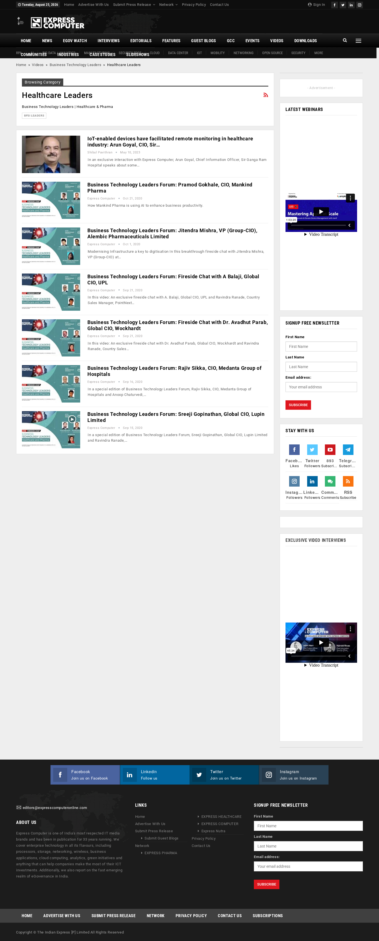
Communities (34, 54)
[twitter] (343, 4)
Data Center (178, 53)
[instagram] (359, 4)
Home (69, 4)
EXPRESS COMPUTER (220, 824)
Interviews (109, 40)
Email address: (298, 377)
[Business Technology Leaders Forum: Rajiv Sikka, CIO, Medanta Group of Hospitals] (51, 383)
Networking (244, 53)
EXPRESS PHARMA (161, 853)
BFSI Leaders (34, 115)
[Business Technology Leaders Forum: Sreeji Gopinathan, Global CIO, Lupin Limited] (51, 429)
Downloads (305, 40)
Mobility (218, 53)
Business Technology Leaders (75, 65)
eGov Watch (75, 40)
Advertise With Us (93, 4)
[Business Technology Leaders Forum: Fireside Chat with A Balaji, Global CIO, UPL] (51, 292)
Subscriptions (268, 915)
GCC (231, 40)
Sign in (318, 4)
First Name (295, 337)
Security (298, 53)
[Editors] (19, 808)
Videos (276, 40)
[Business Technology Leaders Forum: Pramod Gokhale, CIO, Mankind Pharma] (51, 200)
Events (252, 40)
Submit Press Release (132, 4)
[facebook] (334, 4)
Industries (68, 54)
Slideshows (137, 54)
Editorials (140, 40)
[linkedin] (351, 4)
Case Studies (102, 54)
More (318, 53)
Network (166, 4)
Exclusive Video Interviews (315, 540)
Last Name (294, 357)
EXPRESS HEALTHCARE (221, 816)
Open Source (272, 53)
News (47, 40)
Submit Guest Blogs (162, 838)
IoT (199, 53)
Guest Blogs (203, 40)
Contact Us (219, 4)
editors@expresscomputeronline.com (55, 808)
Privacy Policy (194, 4)
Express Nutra (213, 831)
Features (171, 40)
